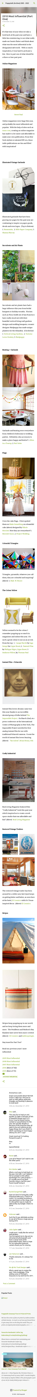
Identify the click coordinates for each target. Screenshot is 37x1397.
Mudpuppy (20, 337)
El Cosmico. (26, 904)
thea (10, 1112)
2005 (4, 1071)
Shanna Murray (8, 233)
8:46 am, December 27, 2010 (19, 1186)
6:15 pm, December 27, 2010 (19, 1262)
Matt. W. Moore (16, 581)
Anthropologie (28, 1036)
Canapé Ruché (21, 643)
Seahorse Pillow (8, 653)
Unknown (12, 1214)
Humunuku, (9, 229)
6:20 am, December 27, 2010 (19, 1150)
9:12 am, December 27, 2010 (19, 1208)
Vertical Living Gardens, (14, 334)
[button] (3, 25)
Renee (11, 1156)
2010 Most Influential (10, 1076)
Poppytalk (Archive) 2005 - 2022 (17, 3)
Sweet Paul (18, 115)
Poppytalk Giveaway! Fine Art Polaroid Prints (16, 1314)
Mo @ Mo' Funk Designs (17, 1267)
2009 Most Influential (11, 1058)
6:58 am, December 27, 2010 (19, 1163)
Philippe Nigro (10, 649)
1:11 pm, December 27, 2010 (19, 1248)
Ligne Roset (15, 646)
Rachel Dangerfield (15, 1192)
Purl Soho (18, 443)
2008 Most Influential (11, 1061)
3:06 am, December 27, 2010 (19, 1106)
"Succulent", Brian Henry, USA (21, 741)
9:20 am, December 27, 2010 (19, 1224)
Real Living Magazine (21, 820)
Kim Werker (13, 1169)
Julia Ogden (13, 1229)
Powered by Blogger (19, 1390)
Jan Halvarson (14, 1254)
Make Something (16, 524)
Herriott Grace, (8, 534)
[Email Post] (3, 1074)
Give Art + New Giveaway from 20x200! (13, 1369)
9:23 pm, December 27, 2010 (19, 1279)
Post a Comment (9, 1283)
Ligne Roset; (22, 649)
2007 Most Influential (11, 1065)
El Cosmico (16, 900)
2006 (4, 1068)
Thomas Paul (23, 653)
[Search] (34, 3)
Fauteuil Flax (28, 646)
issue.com (6, 131)
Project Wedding (22, 534)
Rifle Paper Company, (24, 229)
